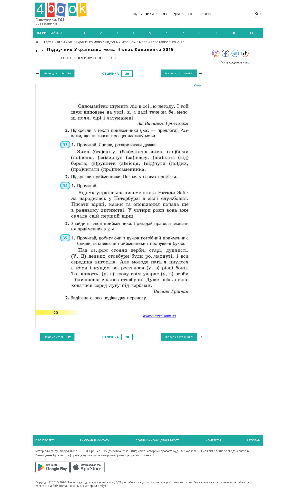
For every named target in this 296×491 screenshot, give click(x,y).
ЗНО (190, 14)
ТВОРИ (205, 14)
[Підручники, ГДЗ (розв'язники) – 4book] (37, 42)
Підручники (143, 14)
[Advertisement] (118, 380)
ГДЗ (164, 14)
